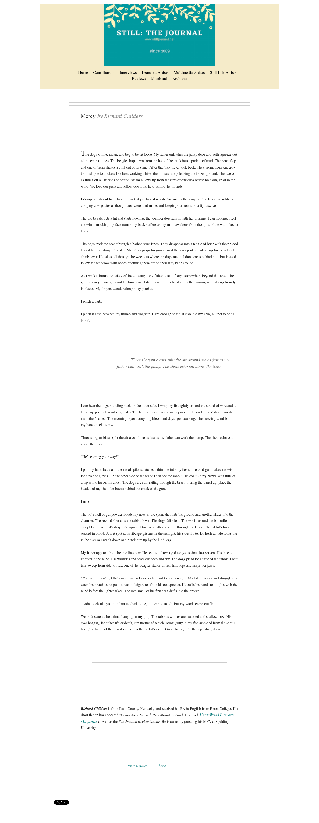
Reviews (139, 78)
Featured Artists (155, 72)
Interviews (128, 72)
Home (83, 72)
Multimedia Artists (189, 72)
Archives (179, 78)
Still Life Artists (223, 72)
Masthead (159, 78)
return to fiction (138, 766)
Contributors (103, 72)
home (162, 766)
